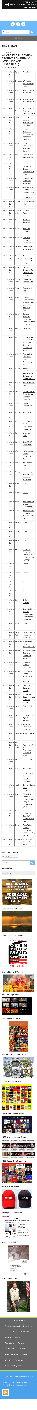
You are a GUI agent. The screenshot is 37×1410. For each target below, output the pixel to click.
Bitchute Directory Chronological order (18, 1326)
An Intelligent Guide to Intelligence (27, 664)
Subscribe (21, 1349)
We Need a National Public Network (28, 83)
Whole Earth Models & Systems (27, 841)
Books (15, 1332)
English (6, 856)
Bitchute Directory (20, 1320)
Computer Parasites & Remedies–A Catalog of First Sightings (28, 555)
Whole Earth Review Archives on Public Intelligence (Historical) (17, 60)
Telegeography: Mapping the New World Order (29, 110)
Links (26, 1337)
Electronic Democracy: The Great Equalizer (28, 240)
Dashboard (19, 1360)
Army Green (27, 72)
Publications (9, 1343)
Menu (19, 38)
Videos (24, 1354)
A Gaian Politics (28, 733)
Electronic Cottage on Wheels (27, 688)
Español (8, 1337)
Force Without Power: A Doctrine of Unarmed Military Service (29, 830)
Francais (18, 1337)
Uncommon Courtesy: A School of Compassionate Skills (28, 816)
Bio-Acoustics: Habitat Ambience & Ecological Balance (28, 676)
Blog (6, 1332)
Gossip (25, 483)
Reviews (21, 1343)
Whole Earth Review (9, 67)
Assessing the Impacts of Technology (28, 180)
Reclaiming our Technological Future (28, 249)
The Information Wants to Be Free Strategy (28, 504)
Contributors (25, 1332)
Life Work (26, 328)
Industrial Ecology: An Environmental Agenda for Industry (28, 134)
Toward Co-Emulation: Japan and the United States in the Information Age (29, 373)
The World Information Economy (27, 726)
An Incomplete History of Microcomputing (29, 643)
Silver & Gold (9, 1349)
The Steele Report (11, 1354)
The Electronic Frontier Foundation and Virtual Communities (28, 192)
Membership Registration (14, 1366)
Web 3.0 (8, 1360)
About (7, 1320)
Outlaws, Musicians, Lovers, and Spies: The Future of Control (29, 319)
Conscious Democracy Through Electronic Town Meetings (28, 169)
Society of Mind (28, 706)
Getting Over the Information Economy (29, 635)
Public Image (27, 759)
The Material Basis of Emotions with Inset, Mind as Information (28, 614)
